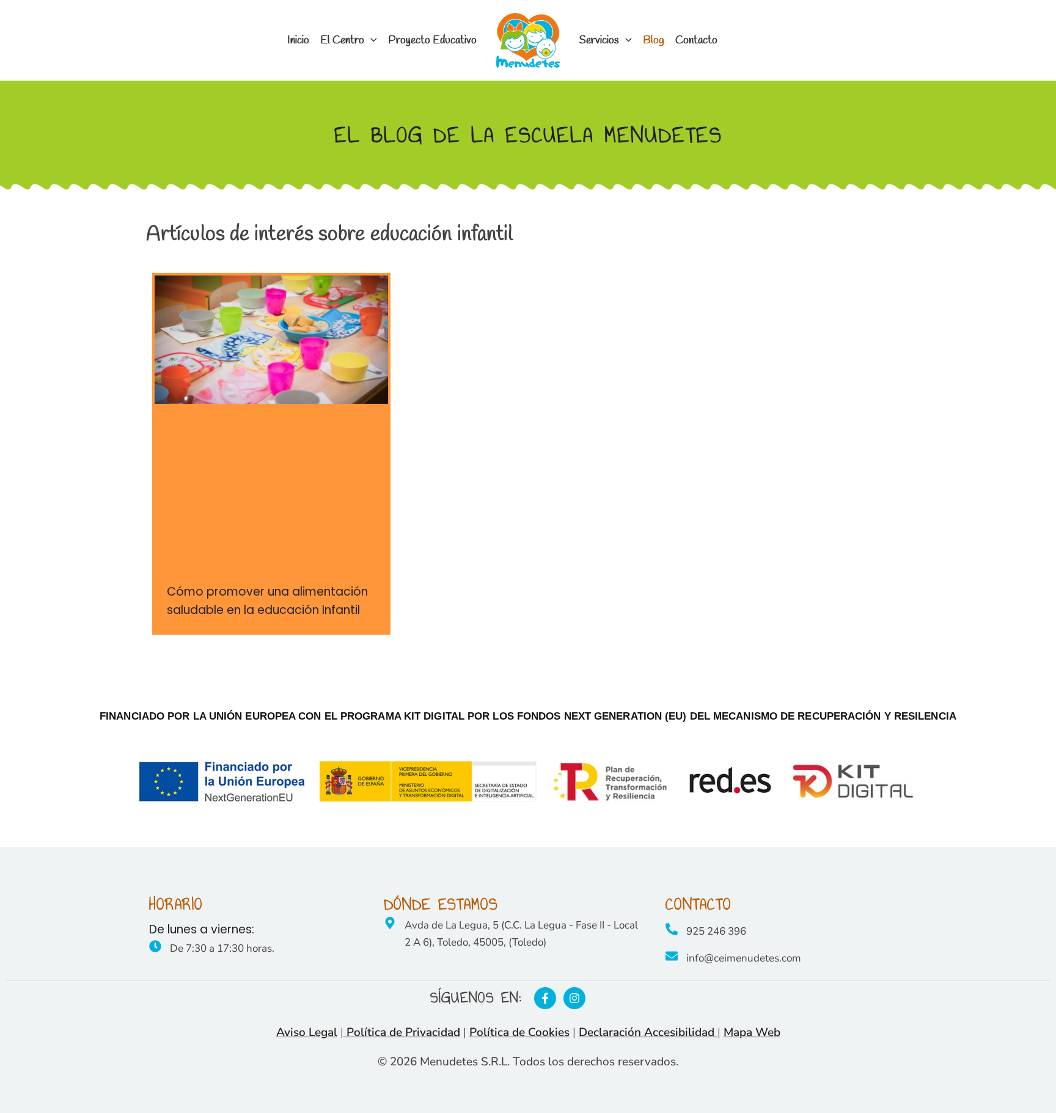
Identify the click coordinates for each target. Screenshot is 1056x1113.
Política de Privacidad (401, 1032)
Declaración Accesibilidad (648, 1032)
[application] (370, 40)
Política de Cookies (519, 1032)
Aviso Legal (306, 1032)
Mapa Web (752, 1032)
